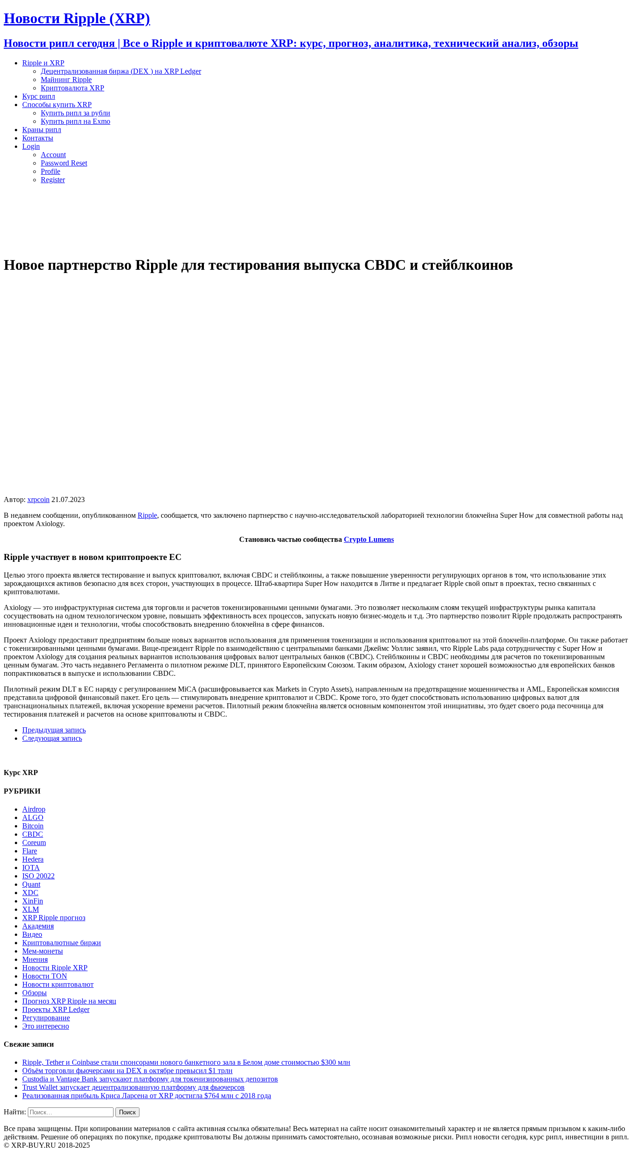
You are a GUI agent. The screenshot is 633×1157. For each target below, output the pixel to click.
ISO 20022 (38, 876)
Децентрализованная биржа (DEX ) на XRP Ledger (121, 71)
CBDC (32, 834)
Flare (29, 851)
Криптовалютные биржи (61, 943)
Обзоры (34, 993)
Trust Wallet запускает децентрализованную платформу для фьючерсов (133, 1087)
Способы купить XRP (57, 104)
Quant (31, 884)
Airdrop (33, 809)
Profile (50, 171)
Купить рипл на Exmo (75, 121)
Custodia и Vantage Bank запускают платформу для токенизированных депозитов (150, 1079)
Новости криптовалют (58, 984)
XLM (30, 909)
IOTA (31, 867)
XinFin (32, 901)
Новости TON (44, 976)
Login (31, 146)
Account (53, 155)
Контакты (37, 138)
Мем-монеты (42, 951)
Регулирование (46, 1018)
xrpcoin (38, 499)
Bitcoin (33, 826)
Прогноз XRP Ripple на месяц (69, 1001)
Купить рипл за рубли (75, 113)
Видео (32, 934)
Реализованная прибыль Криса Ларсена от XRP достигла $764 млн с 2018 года (146, 1096)
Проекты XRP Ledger (55, 1009)
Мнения (35, 959)
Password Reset (64, 163)
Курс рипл (38, 96)
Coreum (34, 842)
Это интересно (45, 1026)
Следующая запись (52, 738)
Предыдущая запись (54, 730)
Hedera (33, 859)
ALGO (33, 817)
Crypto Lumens (369, 539)
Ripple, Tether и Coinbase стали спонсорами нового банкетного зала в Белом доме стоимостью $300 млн (186, 1062)
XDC (30, 892)
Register (53, 180)
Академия (38, 926)
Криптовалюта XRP (72, 88)
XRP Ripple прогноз (53, 918)
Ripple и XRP (43, 63)
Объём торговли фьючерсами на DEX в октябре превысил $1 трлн (127, 1070)
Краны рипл (41, 130)
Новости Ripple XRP (55, 968)
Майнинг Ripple (66, 79)
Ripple (147, 515)
